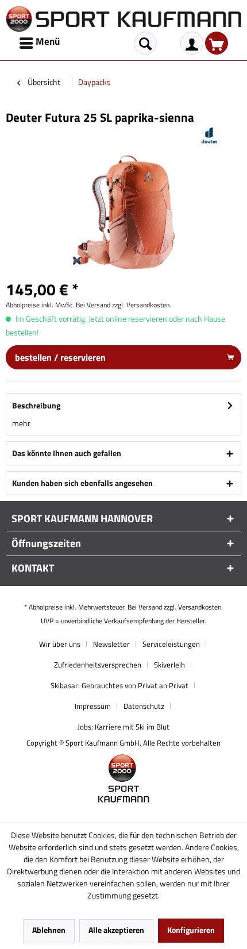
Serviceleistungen (171, 644)
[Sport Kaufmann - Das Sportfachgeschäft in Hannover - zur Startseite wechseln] (123, 19)
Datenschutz (144, 706)
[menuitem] (40, 43)
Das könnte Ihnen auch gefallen (66, 453)
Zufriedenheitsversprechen (97, 664)
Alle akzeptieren (116, 930)
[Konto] (191, 43)
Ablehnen (48, 930)
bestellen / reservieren (60, 357)
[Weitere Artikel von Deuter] (209, 135)
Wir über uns (59, 644)
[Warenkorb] (216, 43)
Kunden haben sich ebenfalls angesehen (82, 483)
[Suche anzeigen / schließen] (145, 43)
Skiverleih (169, 664)
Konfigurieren (191, 930)
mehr (21, 423)
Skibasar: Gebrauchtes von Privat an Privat (119, 685)
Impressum (93, 706)
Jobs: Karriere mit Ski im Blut (123, 726)
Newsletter (111, 644)
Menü (48, 41)
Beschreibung (36, 405)
